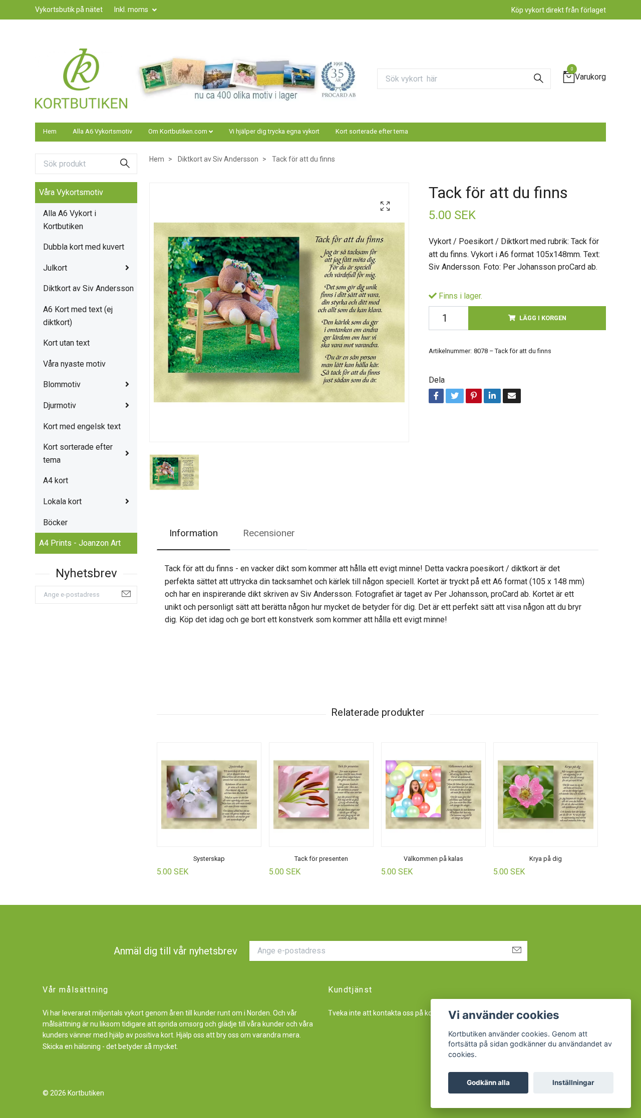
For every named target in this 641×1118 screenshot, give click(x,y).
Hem (50, 131)
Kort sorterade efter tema (372, 131)
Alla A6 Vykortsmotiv (102, 131)
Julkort (55, 268)
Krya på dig (545, 858)
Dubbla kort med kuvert (83, 247)
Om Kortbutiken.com (177, 131)
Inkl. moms (132, 10)
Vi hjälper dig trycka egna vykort (274, 131)
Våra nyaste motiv (74, 364)
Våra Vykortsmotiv (71, 192)
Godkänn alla (488, 1082)
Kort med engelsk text (82, 426)
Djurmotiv (59, 405)
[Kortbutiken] (81, 79)
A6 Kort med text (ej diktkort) (78, 316)
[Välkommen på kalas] (433, 794)
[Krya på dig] (545, 794)
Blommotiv (62, 384)
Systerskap (209, 858)
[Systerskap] (209, 794)
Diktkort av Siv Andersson (88, 288)
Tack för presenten (321, 858)
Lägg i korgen (542, 318)
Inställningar (573, 1082)
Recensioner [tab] (269, 533)
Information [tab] (193, 533)
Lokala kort (62, 501)
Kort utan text (66, 343)
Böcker (55, 522)
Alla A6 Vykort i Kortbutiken (69, 220)
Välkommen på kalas (433, 858)
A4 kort (55, 480)
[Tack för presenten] (321, 794)
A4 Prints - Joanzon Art (80, 543)
